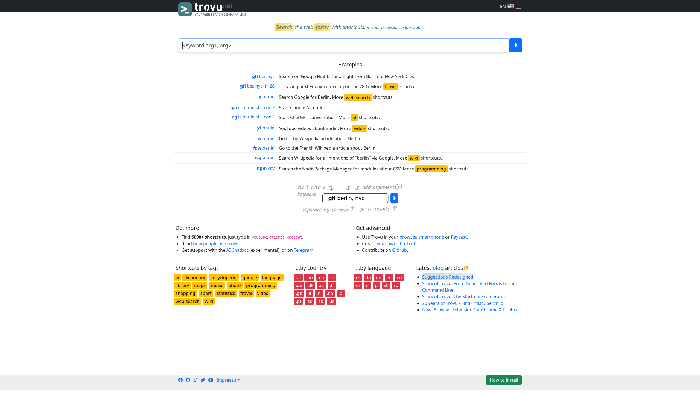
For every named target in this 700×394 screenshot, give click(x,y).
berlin (267, 97)
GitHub (399, 250)
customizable (411, 27)
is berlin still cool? (252, 108)
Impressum (228, 380)
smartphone (431, 237)
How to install (504, 380)
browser (388, 27)
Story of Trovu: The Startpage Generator (464, 297)
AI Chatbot (237, 250)
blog (438, 267)
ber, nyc (263, 76)
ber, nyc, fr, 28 (257, 86)
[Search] (515, 45)
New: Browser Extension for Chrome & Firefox (469, 310)
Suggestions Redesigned (447, 277)
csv (266, 168)
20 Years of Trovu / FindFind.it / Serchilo (462, 303)
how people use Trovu (216, 244)
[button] (518, 6)
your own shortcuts (397, 244)
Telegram (303, 250)
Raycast (459, 237)
